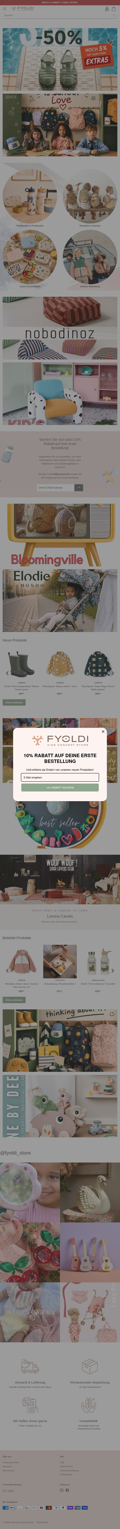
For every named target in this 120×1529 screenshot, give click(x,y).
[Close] (103, 731)
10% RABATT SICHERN (60, 787)
